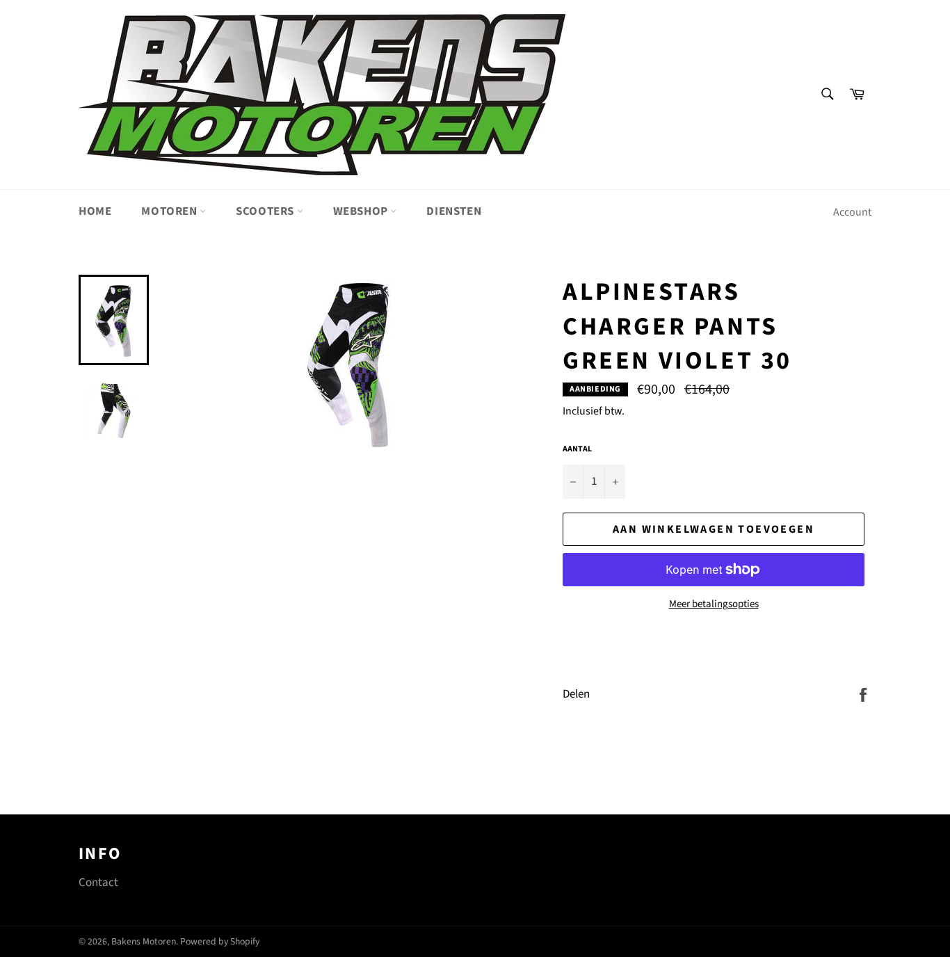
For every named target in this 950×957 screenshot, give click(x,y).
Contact (98, 882)
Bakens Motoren (143, 941)
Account (852, 212)
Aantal (577, 449)
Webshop (362, 211)
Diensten (453, 211)
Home (95, 211)
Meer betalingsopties (714, 604)
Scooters (266, 211)
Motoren (170, 211)
